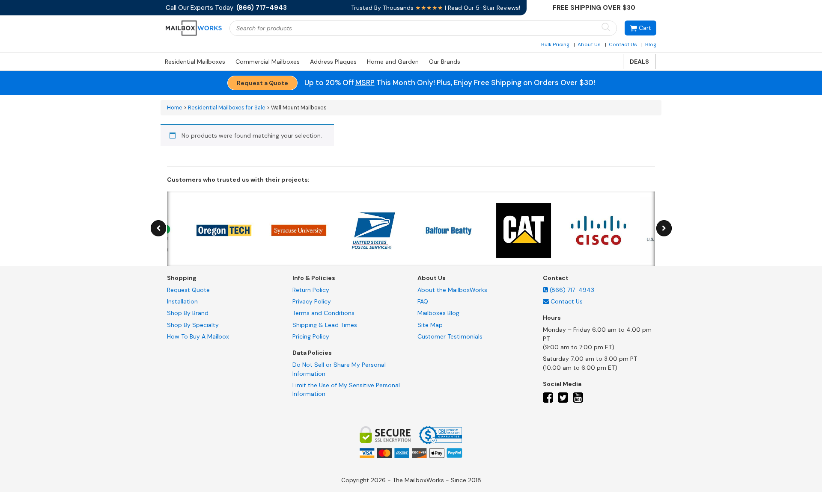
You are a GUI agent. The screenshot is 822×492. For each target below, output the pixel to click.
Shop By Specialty (193, 325)
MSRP (365, 82)
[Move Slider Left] (158, 228)
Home (174, 107)
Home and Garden (393, 61)
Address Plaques (333, 61)
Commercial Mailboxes (267, 61)
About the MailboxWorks (452, 290)
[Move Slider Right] (664, 228)
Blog (650, 44)
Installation (182, 301)
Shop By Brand (187, 313)
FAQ (422, 301)
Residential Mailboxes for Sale (226, 107)
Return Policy (310, 290)
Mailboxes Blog (438, 313)
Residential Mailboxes (195, 61)
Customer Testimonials (449, 336)
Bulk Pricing (555, 44)
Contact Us (623, 44)
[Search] (605, 27)
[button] (640, 28)
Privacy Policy (311, 301)
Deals (639, 61)
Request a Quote (262, 83)
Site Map (430, 325)
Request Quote (188, 290)
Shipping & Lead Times (324, 325)
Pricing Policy (310, 336)
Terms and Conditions (323, 313)
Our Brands (444, 61)
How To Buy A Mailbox (198, 336)
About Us (589, 44)
